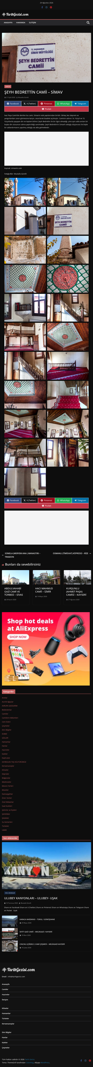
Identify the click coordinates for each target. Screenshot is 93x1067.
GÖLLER (5, 738)
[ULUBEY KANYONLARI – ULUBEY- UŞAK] (46, 865)
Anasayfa (8, 22)
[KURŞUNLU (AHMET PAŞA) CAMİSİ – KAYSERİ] (77, 571)
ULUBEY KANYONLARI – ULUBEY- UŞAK (31, 898)
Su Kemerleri (7, 822)
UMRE (4, 830)
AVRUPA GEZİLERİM (9, 706)
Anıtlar (4, 698)
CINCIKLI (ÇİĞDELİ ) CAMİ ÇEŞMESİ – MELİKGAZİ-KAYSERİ (42, 944)
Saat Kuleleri (7, 806)
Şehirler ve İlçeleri (9, 810)
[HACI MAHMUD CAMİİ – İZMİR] (46, 571)
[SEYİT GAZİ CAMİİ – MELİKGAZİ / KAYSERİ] (10, 933)
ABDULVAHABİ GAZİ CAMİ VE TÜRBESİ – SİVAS (13, 591)
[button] (25, 192)
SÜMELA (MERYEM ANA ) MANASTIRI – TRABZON (22, 555)
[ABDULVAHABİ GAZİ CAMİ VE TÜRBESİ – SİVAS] (15, 571)
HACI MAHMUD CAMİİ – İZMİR (44, 590)
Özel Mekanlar (8, 802)
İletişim (32, 22)
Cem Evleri (6, 722)
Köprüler (5, 774)
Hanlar (4, 746)
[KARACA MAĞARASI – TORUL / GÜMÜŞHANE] (10, 921)
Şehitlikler (6, 814)
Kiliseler (5, 770)
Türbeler (5, 826)
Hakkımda (20, 22)
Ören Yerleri (7, 798)
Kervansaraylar (8, 766)
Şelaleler (5, 818)
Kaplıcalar (6, 758)
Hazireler (5, 750)
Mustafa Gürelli (23, 97)
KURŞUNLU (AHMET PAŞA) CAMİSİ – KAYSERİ (76, 591)
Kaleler (5, 754)
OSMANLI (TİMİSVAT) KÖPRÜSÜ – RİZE (70, 553)
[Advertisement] (46, 149)
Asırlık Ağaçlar (7, 702)
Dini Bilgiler (6, 730)
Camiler (7, 86)
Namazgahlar (7, 794)
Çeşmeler (6, 726)
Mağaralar (6, 778)
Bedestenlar (7, 710)
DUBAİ (4, 734)
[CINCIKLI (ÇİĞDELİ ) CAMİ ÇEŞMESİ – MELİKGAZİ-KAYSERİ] (10, 946)
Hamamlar (6, 742)
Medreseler (6, 782)
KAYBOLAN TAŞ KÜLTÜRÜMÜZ (14, 762)
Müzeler (5, 790)
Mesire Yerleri (7, 786)
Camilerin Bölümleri (10, 718)
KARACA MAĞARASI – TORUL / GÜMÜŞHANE (37, 919)
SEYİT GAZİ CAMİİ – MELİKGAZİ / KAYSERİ (36, 932)
